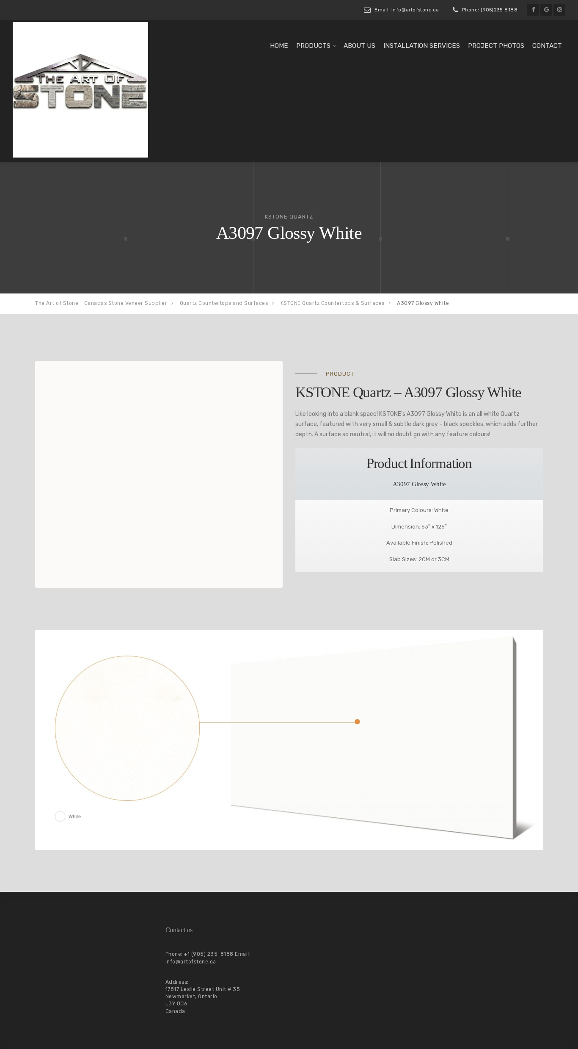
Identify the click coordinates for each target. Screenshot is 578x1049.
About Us (359, 46)
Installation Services (421, 46)
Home (279, 46)
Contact (547, 46)
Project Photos (496, 46)
